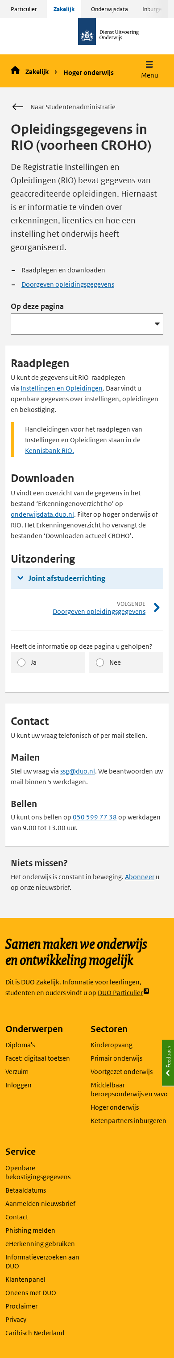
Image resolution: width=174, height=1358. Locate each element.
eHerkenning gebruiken (40, 1243)
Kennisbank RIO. (49, 450)
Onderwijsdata (109, 9)
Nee (115, 662)
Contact (16, 1217)
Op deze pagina (37, 306)
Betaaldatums (25, 1190)
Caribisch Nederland (35, 1333)
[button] (149, 70)
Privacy (15, 1319)
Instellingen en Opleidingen (62, 388)
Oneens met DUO (30, 1292)
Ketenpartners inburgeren (128, 1120)
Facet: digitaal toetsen (37, 1058)
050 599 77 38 (95, 817)
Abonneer (139, 876)
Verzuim (17, 1071)
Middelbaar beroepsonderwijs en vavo (129, 1089)
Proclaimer (21, 1306)
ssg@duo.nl (77, 771)
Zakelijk (64, 9)
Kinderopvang (112, 1045)
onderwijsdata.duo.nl (42, 514)
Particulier (24, 9)
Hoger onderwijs (88, 72)
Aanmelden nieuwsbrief (40, 1203)
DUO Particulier (120, 993)
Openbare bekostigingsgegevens (37, 1172)
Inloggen (18, 1085)
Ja (34, 662)
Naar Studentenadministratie (73, 107)
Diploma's (20, 1045)
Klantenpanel (25, 1279)
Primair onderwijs (116, 1058)
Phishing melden (30, 1230)
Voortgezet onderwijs (122, 1071)
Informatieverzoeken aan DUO (42, 1261)
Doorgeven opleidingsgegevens (67, 284)
